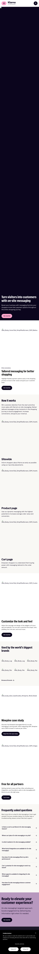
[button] (19, 828)
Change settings (19, 944)
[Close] (36, 933)
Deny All (13, 949)
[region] (19, 942)
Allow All (25, 949)
